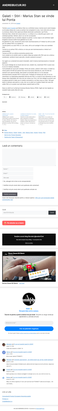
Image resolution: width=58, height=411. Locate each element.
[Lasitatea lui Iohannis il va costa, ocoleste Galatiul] (29, 119)
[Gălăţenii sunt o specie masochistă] (11, 119)
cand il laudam (11, 28)
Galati (15, 132)
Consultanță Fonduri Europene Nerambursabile (16, 396)
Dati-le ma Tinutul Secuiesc (12, 135)
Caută (4, 209)
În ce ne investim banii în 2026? (23, 344)
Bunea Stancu (8, 132)
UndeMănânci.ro (7, 401)
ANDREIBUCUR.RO (14, 5)
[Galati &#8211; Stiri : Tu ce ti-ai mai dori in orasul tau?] (48, 119)
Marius (8, 352)
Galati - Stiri (21, 132)
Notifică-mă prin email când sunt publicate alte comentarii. (21, 185)
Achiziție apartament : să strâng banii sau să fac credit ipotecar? (33, 359)
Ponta (40, 132)
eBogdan (9, 344)
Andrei (8, 369)
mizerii (36, 132)
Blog (5, 130)
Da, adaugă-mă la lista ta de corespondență (17, 181)
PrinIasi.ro (5, 399)
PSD (44, 132)
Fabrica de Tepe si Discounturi (13, 137)
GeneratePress (40, 408)
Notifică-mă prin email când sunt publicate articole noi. (20, 189)
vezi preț (21, 283)
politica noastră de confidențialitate (28, 333)
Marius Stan (29, 132)
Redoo (8, 377)
